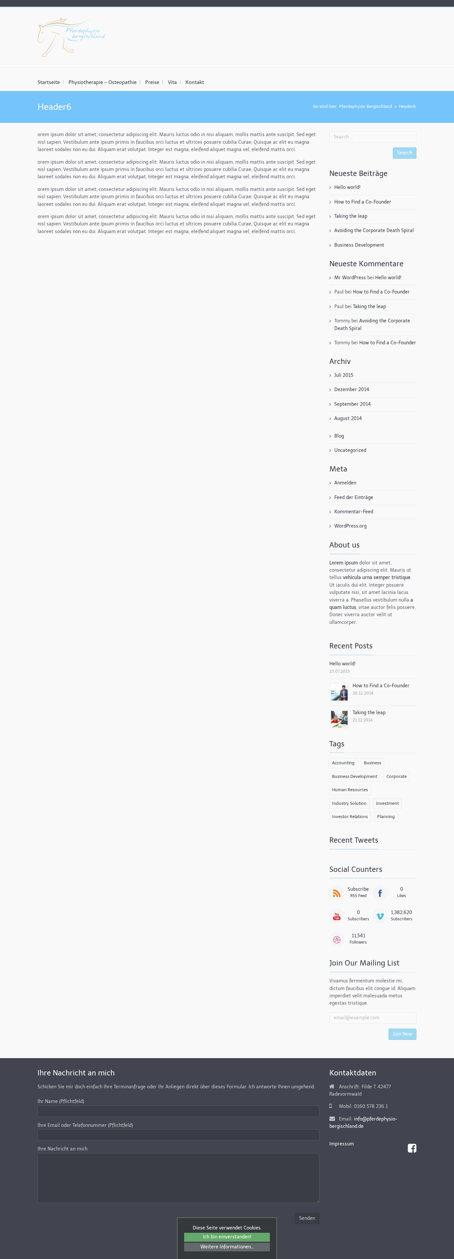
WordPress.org (350, 526)
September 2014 (352, 404)
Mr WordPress (350, 278)
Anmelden (345, 483)
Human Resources (350, 789)
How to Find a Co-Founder (362, 202)
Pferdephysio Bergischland (365, 106)
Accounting (343, 762)
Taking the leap (350, 216)
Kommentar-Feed (353, 512)
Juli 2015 (343, 375)
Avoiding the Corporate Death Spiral (374, 230)
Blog (339, 436)
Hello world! (347, 187)
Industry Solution (349, 803)
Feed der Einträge (353, 497)
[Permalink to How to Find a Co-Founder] (339, 692)
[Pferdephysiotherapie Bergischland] (71, 37)
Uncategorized (350, 450)
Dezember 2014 (351, 389)
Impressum (341, 1144)
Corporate (397, 776)
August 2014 (348, 418)
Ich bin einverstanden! (227, 1237)
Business (372, 762)
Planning (386, 816)
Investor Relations (350, 816)
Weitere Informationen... (227, 1247)
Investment (387, 803)
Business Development (359, 245)
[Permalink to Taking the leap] (339, 718)
